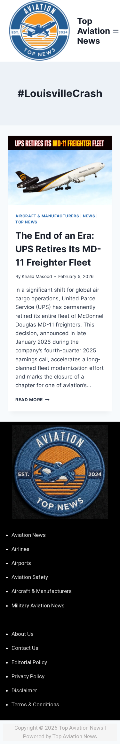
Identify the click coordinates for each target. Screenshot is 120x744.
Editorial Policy (29, 662)
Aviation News (29, 535)
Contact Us (25, 648)
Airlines (20, 549)
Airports (21, 563)
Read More (32, 399)
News (89, 216)
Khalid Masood (37, 276)
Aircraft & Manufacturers (47, 216)
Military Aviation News (38, 605)
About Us (23, 634)
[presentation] (60, 170)
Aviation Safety (30, 577)
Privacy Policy (28, 676)
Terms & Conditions (35, 704)
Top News (26, 222)
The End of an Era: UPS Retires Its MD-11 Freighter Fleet (58, 249)
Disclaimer (24, 690)
